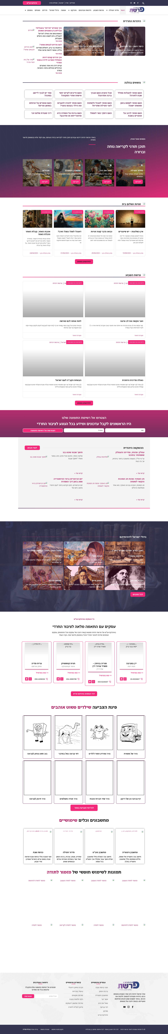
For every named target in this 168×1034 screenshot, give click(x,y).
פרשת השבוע (98, 10)
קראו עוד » (140, 473)
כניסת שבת (38, 852)
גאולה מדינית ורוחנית (132, 380)
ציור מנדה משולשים (68, 799)
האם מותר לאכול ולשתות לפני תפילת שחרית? (99, 104)
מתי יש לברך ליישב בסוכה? (42, 94)
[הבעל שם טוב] (125, 578)
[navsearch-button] (143, 3)
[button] (84, 261)
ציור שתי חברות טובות (99, 799)
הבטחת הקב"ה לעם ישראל (68, 380)
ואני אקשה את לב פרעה (131, 321)
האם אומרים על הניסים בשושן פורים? (40, 104)
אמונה (63, 10)
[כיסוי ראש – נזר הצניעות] (125, 41)
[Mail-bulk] (121, 678)
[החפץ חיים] (84, 578)
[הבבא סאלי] (84, 553)
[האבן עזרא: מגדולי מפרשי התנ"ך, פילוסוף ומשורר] (125, 553)
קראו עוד (59, 41)
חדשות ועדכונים (85, 10)
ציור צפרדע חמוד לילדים (99, 754)
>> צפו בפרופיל (137, 673)
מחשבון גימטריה (130, 852)
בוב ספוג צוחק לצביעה (37, 754)
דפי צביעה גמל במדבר (68, 754)
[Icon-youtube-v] (134, 3)
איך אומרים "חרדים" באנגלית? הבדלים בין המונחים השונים (49, 29)
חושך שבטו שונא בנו (73, 452)
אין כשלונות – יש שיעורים (130, 231)
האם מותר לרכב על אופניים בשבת (132, 114)
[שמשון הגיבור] (43, 578)
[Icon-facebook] (137, 3)
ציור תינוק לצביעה (37, 799)
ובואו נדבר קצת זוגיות (101, 231)
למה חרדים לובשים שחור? (50, 44)
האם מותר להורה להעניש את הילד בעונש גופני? (69, 104)
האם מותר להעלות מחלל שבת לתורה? (130, 94)
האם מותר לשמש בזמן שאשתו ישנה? (131, 104)
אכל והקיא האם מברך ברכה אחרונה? (101, 94)
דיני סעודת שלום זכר (41, 113)
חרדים (44, 10)
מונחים (37, 10)
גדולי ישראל (54, 10)
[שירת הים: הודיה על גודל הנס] (84, 41)
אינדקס (74, 10)
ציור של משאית (130, 754)
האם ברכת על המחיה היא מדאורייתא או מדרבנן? (69, 114)
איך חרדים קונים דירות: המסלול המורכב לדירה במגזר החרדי (49, 60)
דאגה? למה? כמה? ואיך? (69, 231)
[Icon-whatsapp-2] (125, 678)
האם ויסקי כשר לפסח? (101, 113)
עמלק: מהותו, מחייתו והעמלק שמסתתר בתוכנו (130, 453)
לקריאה (138, 182)
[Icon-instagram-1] (131, 3)
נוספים (30, 10)
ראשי (123, 10)
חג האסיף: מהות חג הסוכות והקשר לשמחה (131, 480)
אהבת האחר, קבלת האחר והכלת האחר (38, 233)
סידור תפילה (114, 10)
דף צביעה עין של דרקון (131, 799)
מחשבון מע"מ (99, 852)
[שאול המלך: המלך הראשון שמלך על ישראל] (43, 553)
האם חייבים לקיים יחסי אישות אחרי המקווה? (70, 94)
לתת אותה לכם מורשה (70, 321)
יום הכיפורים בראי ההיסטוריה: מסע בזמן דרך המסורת (68, 480)
